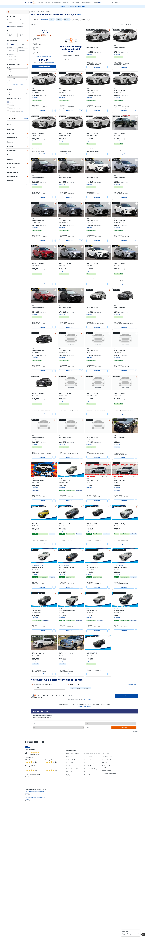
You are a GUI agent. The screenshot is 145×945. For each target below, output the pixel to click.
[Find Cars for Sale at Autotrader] (30, 2)
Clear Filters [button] (44, 19)
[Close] (138, 931)
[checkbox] (12, 57)
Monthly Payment (36, 38)
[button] (112, 2)
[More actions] (108, 67)
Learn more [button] (25, 118)
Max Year (21, 34)
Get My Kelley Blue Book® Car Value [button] (43, 56)
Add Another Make (18, 84)
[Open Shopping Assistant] (143, 934)
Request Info (97, 67)
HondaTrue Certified (38, 565)
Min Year (10, 34)
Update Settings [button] (50, 62)
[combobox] (18, 12)
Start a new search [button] (132, 684)
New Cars (47, 2)
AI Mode (97, 2)
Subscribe (126, 696)
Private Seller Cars (56, 2)
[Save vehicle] (109, 30)
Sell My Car (65, 2)
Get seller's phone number (127, 150)
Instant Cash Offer (75, 2)
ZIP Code (22, 19)
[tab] (27, 746)
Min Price (9, 47)
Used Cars (40, 2)
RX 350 (48, 11)
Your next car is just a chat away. (72, 6)
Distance (9, 19)
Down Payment (36, 47)
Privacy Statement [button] (87, 699)
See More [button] (71, 780)
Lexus (42, 11)
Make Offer (123, 457)
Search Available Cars (44, 66)
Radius (66, 57)
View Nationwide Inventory (84, 706)
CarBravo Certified (38, 522)
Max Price (20, 47)
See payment (89, 54)
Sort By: (123, 24)
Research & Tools (86, 2)
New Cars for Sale (35, 11)
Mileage (10, 92)
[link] (117, 447)
